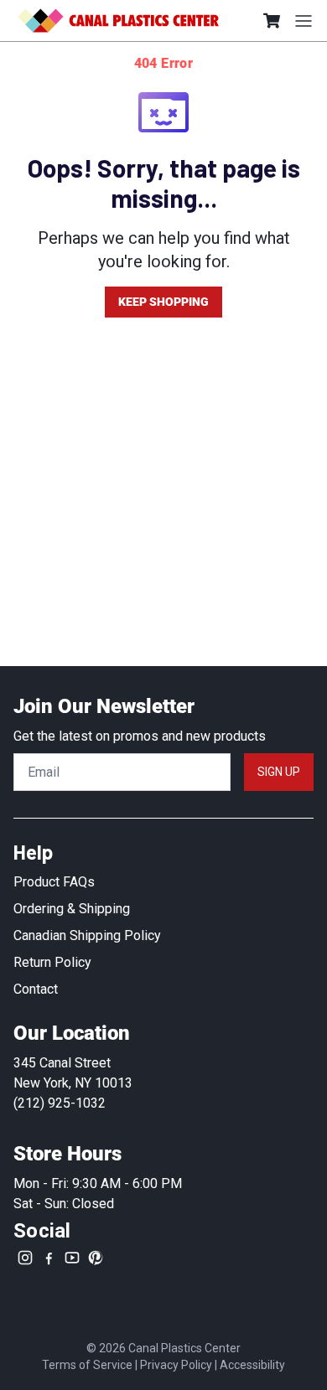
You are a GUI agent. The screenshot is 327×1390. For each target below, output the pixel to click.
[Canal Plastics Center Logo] (118, 20)
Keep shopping (163, 301)
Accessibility (252, 1365)
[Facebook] (48, 1257)
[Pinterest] (95, 1257)
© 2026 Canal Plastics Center (163, 1348)
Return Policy (52, 962)
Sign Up (278, 771)
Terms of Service (87, 1365)
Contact (35, 989)
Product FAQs (54, 882)
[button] (272, 20)
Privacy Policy (176, 1365)
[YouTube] (72, 1257)
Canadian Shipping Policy (87, 935)
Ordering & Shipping (71, 909)
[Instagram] (25, 1257)
